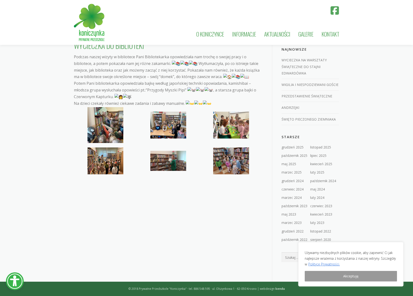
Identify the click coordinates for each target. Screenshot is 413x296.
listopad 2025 (320, 147)
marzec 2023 (292, 222)
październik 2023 (294, 206)
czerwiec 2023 (321, 206)
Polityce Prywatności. (324, 264)
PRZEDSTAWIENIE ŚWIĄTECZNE (307, 96)
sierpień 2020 (320, 239)
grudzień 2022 (293, 231)
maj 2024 (317, 189)
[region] (350, 264)
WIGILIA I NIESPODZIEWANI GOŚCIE (310, 84)
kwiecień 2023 (321, 214)
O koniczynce (210, 34)
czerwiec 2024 (293, 189)
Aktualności (277, 34)
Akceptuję (351, 276)
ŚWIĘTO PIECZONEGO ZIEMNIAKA (309, 119)
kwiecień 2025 (321, 164)
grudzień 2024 (293, 181)
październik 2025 (294, 155)
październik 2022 (294, 239)
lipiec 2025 (318, 155)
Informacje (244, 34)
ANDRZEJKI (290, 107)
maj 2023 (289, 214)
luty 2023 (317, 222)
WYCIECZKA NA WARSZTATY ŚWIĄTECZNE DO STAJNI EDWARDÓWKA (304, 66)
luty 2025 (317, 172)
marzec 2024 (292, 197)
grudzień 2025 (293, 147)
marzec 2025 (292, 172)
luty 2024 (317, 197)
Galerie (305, 34)
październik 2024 (323, 181)
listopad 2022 (320, 231)
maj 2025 (289, 164)
